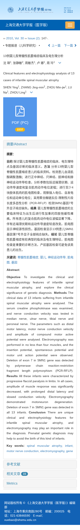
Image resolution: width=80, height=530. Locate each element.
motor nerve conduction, (23, 451)
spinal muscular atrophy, (46, 445)
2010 (9, 38)
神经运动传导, (57, 257)
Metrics (12, 483)
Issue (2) (34, 38)
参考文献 (13, 464)
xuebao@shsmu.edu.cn (20, 520)
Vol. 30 (19, 38)
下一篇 (69, 45)
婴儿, (44, 257)
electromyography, (53, 451)
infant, (69, 445)
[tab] (40, 144)
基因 (14, 262)
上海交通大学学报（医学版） (27, 25)
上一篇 (56, 45)
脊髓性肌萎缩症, (28, 257)
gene (69, 451)
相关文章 (16, 474)
